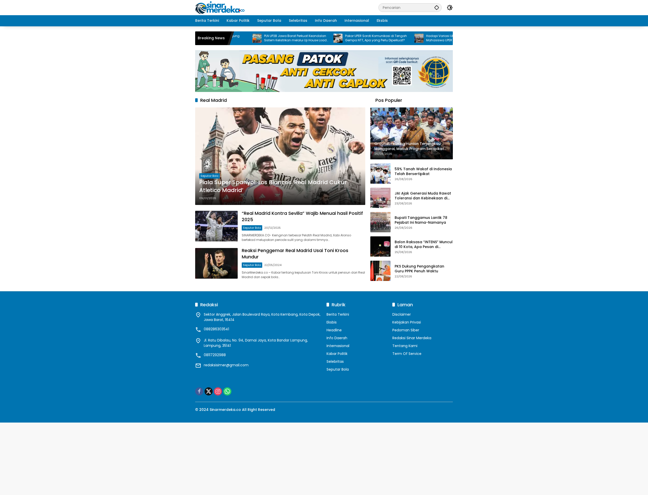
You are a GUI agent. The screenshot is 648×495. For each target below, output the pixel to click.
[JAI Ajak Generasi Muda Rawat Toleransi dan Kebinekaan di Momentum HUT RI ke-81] (380, 198)
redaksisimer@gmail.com (226, 365)
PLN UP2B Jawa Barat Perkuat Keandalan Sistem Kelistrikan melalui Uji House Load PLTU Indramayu (276, 38)
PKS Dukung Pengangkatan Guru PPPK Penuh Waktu (419, 269)
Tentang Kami (404, 345)
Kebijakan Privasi (406, 322)
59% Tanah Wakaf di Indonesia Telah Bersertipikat (423, 172)
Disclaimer (401, 314)
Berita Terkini (338, 314)
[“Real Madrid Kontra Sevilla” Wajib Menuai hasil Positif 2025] (216, 226)
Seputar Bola (209, 176)
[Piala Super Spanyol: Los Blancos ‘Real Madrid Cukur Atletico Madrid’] (280, 156)
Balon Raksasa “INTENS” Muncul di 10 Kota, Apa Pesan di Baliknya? (424, 245)
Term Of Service (406, 353)
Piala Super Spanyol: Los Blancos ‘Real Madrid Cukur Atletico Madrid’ (273, 186)
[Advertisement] (152, 458)
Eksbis (332, 322)
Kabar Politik (337, 353)
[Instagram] (218, 391)
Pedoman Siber (405, 330)
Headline (334, 330)
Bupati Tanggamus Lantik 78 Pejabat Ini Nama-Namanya (421, 220)
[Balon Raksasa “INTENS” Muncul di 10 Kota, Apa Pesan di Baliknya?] (380, 246)
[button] (437, 7)
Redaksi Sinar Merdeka (411, 337)
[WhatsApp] (227, 391)
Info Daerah (337, 337)
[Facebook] (199, 391)
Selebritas (335, 361)
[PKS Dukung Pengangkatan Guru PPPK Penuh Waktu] (380, 271)
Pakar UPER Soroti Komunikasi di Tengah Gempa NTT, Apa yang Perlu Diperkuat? (357, 38)
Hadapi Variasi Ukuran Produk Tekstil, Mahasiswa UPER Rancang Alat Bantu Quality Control (436, 38)
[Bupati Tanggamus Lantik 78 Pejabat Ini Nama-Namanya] (380, 222)
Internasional (338, 345)
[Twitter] (209, 391)
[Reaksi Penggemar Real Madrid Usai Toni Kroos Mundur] (216, 263)
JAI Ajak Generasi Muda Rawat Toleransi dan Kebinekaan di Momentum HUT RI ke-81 (423, 196)
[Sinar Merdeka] (220, 7)
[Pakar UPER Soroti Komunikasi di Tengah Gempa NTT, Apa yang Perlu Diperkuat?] (319, 38)
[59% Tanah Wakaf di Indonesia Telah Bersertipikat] (380, 173)
